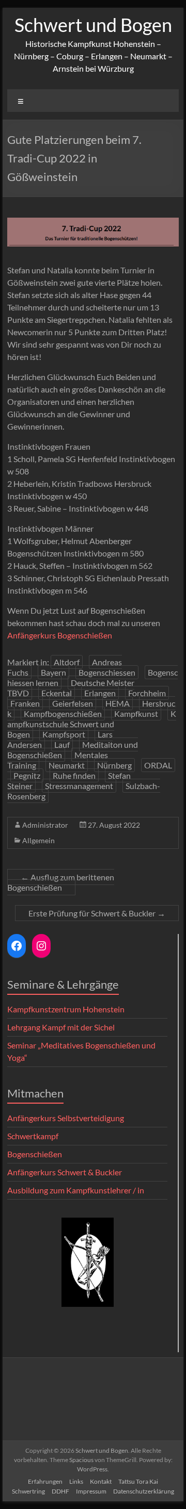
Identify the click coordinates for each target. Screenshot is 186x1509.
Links (76, 1481)
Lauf (62, 744)
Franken (25, 703)
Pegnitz (26, 775)
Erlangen (100, 693)
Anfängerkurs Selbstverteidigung (65, 1118)
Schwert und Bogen (93, 24)
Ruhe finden (74, 775)
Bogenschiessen (107, 672)
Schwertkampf (32, 1136)
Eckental (56, 693)
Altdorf (67, 662)
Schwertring (28, 1491)
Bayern (53, 672)
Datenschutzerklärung (143, 1491)
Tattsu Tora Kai (138, 1481)
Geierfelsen (72, 703)
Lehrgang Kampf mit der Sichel (61, 1027)
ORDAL (158, 765)
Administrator (45, 825)
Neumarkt (67, 765)
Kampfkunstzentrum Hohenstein (66, 1009)
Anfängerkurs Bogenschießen (59, 635)
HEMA (117, 703)
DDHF (60, 1491)
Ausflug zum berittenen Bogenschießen (60, 882)
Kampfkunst (136, 713)
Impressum (91, 1491)
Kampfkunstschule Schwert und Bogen (91, 724)
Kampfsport (63, 734)
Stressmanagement (79, 786)
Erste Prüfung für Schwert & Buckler (96, 913)
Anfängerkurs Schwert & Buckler (64, 1172)
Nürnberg (114, 765)
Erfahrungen (45, 1481)
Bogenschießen (34, 1154)
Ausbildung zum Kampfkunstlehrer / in (75, 1190)
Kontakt (101, 1481)
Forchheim (147, 693)
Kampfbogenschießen (63, 713)
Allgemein (38, 840)
